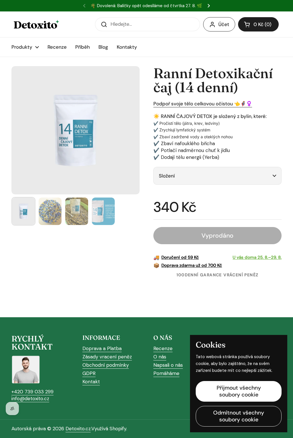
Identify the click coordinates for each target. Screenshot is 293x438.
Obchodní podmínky (105, 365)
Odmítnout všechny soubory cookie (238, 416)
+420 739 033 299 (32, 391)
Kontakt (91, 381)
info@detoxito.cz (30, 398)
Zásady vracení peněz (107, 357)
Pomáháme (166, 373)
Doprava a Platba (102, 348)
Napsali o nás (168, 365)
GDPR (89, 373)
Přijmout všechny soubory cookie (239, 391)
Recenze (163, 348)
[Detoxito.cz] (35, 24)
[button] (258, 24)
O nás (159, 357)
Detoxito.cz (78, 428)
